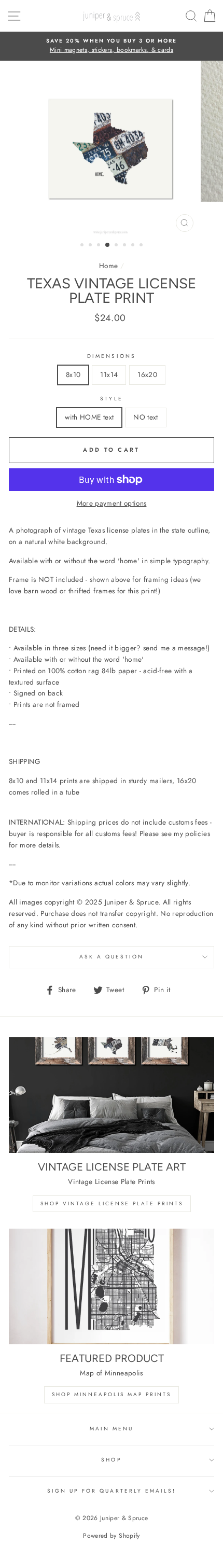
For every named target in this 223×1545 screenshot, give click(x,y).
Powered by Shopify (111, 1535)
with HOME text (89, 417)
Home (108, 265)
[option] (111, 46)
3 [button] (99, 245)
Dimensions (111, 356)
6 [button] (125, 245)
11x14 (109, 374)
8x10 (73, 374)
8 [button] (142, 245)
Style (111, 398)
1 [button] (83, 245)
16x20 (147, 374)
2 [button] (91, 245)
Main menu (112, 1428)
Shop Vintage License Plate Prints (111, 1203)
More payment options (112, 503)
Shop (111, 1460)
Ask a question (111, 957)
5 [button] (117, 245)
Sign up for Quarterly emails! (111, 1491)
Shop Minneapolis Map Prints (111, 1394)
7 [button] (133, 245)
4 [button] (107, 245)
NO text (145, 417)
